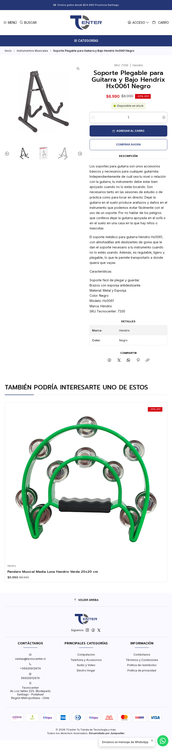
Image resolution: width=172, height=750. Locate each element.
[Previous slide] (8, 153)
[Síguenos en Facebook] (93, 630)
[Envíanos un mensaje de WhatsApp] (162, 740)
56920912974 (30, 678)
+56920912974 (30, 668)
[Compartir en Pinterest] (138, 360)
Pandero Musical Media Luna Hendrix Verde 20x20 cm (52, 571)
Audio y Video (86, 665)
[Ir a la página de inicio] (86, 22)
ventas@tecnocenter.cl (30, 658)
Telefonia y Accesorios (86, 660)
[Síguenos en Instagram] (87, 630)
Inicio (8, 50)
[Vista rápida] (12, 482)
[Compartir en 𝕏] (119, 360)
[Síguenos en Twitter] (99, 630)
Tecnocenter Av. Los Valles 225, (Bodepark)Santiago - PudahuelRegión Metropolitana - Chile (30, 693)
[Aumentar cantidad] (164, 117)
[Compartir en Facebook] (109, 360)
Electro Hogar (86, 670)
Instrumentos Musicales (32, 50)
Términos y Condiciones (142, 660)
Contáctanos (141, 654)
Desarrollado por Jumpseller (106, 733)
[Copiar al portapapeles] (147, 360)
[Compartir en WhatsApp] (128, 360)
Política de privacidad (141, 670)
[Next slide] (79, 153)
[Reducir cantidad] (93, 117)
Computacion (86, 654)
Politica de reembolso (142, 665)
